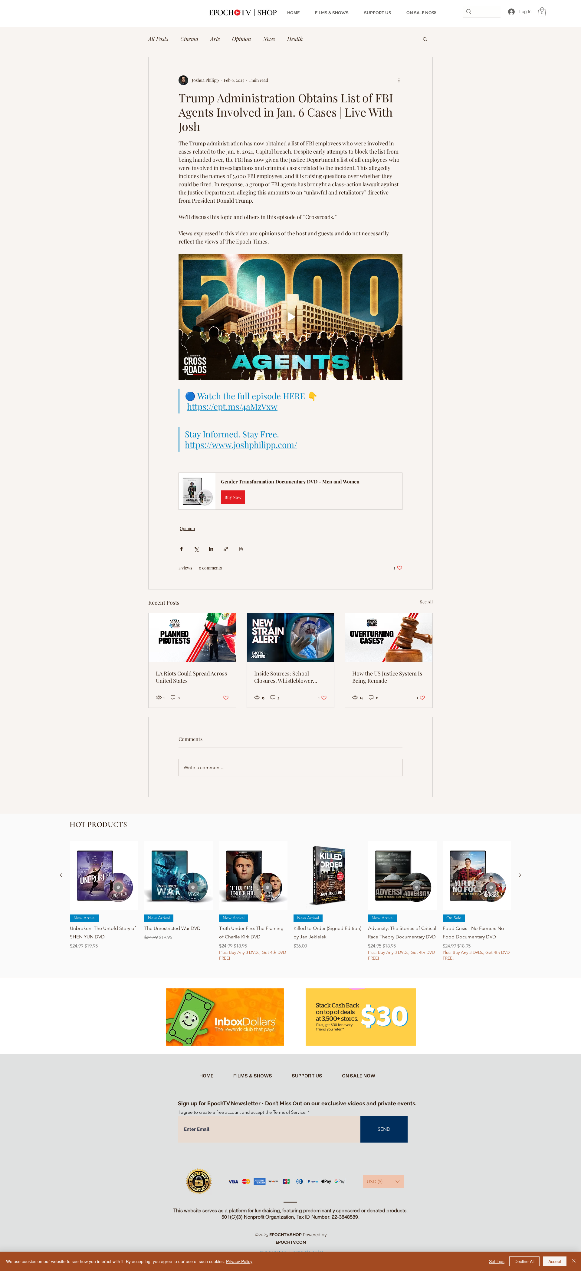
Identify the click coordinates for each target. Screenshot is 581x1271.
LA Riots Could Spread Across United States (191, 677)
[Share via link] (226, 549)
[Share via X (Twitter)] (196, 549)
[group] (290, 905)
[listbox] (383, 1181)
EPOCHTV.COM (291, 1242)
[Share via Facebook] (181, 549)
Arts (215, 38)
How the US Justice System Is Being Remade (387, 677)
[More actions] (398, 80)
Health (295, 38)
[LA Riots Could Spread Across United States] (192, 637)
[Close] (573, 1261)
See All (426, 602)
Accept (554, 1261)
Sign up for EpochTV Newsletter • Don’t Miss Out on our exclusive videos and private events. (297, 1103)
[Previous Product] (61, 875)
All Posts (158, 38)
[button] (542, 11)
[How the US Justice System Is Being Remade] (388, 637)
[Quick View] (104, 875)
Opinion (241, 38)
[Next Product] (520, 875)
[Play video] (290, 317)
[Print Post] (241, 549)
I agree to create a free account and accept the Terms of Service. (243, 1112)
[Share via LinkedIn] (211, 549)
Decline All (524, 1261)
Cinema (189, 38)
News (269, 38)
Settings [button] (496, 1261)
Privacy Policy (239, 1261)
